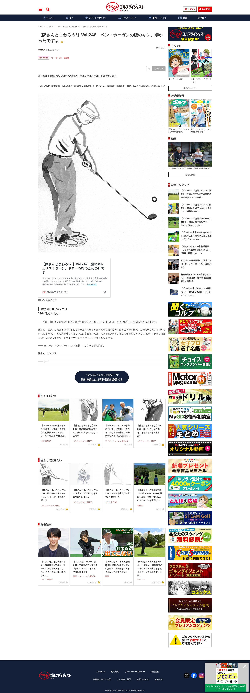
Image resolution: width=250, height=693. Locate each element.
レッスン (50, 17)
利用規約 (115, 671)
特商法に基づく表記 (102, 679)
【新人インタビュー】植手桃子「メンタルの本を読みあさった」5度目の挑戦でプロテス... (196, 250)
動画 (185, 17)
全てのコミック (190, 88)
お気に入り (159, 68)
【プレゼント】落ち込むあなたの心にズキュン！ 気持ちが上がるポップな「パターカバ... (196, 236)
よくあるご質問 (124, 679)
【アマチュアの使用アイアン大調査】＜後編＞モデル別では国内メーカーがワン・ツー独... (196, 194)
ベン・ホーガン (56, 58)
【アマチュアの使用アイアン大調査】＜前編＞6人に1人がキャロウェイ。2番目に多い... (196, 208)
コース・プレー (129, 17)
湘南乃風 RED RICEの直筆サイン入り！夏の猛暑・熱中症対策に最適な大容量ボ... (196, 278)
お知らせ (159, 679)
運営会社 (155, 671)
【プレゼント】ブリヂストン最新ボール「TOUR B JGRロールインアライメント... (196, 292)
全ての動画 (190, 175)
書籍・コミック (160, 17)
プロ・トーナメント (98, 17)
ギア (71, 17)
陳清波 (66, 58)
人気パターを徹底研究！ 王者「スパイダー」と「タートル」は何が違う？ (196, 264)
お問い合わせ (143, 679)
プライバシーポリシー (135, 671)
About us (101, 671)
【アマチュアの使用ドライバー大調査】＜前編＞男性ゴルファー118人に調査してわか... (196, 222)
